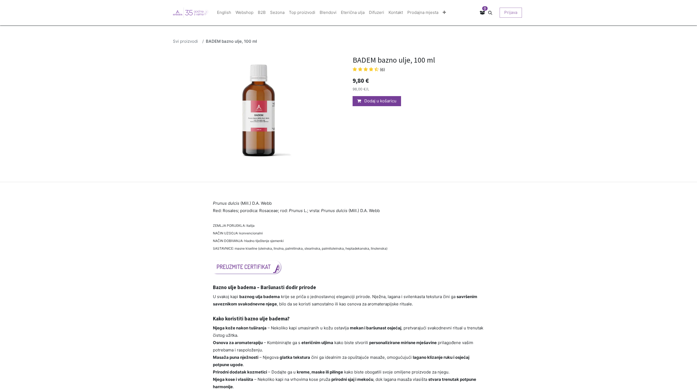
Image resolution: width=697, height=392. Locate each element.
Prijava (510, 12)
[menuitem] (224, 12)
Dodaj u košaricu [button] (379, 100)
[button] (492, 12)
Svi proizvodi (185, 41)
